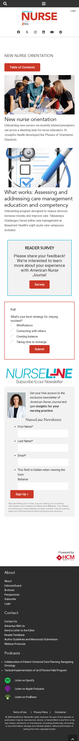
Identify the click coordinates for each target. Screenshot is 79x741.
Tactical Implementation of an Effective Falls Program (35, 670)
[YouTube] (52, 32)
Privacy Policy (41, 712)
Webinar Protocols (15, 643)
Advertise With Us (14, 626)
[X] (27, 32)
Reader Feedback (14, 634)
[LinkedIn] (43, 32)
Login (73, 11)
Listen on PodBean (26, 697)
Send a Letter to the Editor (19, 630)
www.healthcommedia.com (57, 564)
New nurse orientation (30, 119)
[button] (5, 3)
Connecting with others (31, 331)
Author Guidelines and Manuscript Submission (31, 639)
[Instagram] (35, 32)
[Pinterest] (60, 32)
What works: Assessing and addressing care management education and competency (38, 199)
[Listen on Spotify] (9, 680)
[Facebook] (18, 32)
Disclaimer (60, 712)
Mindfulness (25, 325)
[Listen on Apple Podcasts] (9, 689)
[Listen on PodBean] (9, 697)
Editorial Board (12, 585)
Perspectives (11, 594)
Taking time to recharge (31, 342)
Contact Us (10, 621)
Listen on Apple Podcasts (29, 688)
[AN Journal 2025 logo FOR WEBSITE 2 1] (39, 19)
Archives (9, 590)
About (8, 581)
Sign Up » (22, 494)
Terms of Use (20, 712)
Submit (39, 349)
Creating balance (27, 336)
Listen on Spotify (24, 680)
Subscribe (10, 599)
